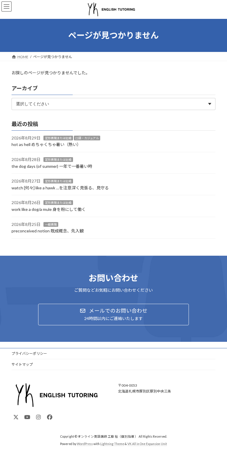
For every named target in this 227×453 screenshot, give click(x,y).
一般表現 (51, 224)
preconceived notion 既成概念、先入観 (48, 230)
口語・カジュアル (87, 138)
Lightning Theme (112, 444)
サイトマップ (22, 364)
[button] (113, 314)
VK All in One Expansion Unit (147, 444)
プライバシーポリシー (29, 353)
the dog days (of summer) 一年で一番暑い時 (52, 165)
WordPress (85, 444)
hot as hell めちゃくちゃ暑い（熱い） (46, 144)
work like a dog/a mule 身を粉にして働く (49, 209)
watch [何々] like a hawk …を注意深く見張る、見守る (60, 187)
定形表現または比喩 (58, 138)
